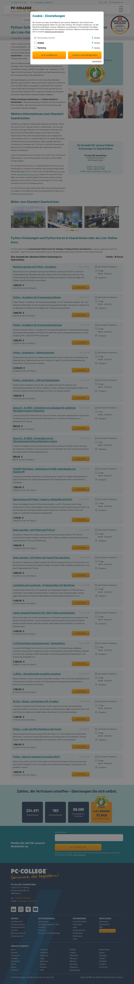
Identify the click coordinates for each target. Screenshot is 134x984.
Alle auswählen (49, 55)
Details (97, 38)
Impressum (97, 61)
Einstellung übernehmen (85, 55)
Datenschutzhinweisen (54, 31)
